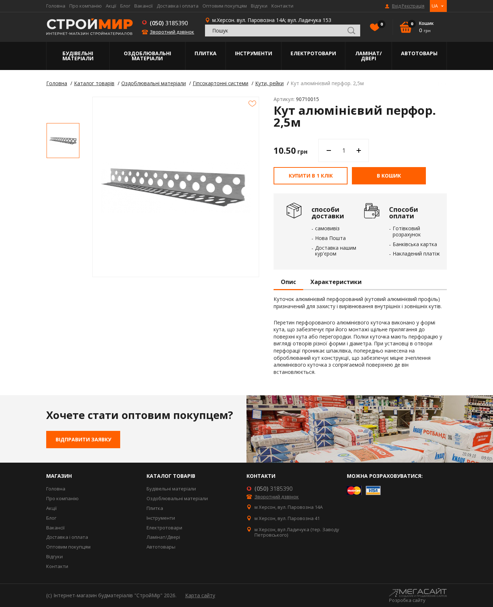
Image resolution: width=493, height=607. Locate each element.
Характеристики (336, 282)
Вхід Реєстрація (408, 6)
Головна (55, 6)
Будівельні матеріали (77, 56)
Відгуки (259, 6)
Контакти (282, 6)
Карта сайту (200, 595)
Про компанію (85, 6)
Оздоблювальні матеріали (147, 56)
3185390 (169, 23)
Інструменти (253, 53)
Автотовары (419, 53)
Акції (111, 6)
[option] (63, 140)
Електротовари (313, 53)
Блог (125, 6)
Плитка (206, 53)
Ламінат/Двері (368, 56)
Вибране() (381, 24)
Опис (288, 282)
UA (435, 6)
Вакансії (143, 6)
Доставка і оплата (177, 6)
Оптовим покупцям (224, 6)
